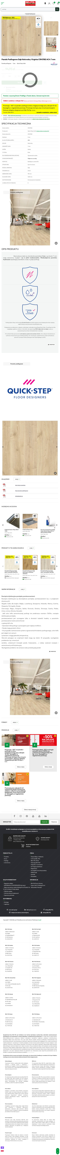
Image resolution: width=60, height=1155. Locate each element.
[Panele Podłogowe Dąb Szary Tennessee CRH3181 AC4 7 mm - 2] (48, 562)
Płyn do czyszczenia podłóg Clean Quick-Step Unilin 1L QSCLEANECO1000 (48, 531)
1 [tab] (27, 479)
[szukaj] (57, 9)
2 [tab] (30, 479)
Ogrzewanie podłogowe (21, 490)
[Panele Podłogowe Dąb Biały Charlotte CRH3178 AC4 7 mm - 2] (12, 562)
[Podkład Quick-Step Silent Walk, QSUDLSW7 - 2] (12, 521)
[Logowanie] (49, 3)
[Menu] (2, 3)
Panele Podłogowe (30, 13)
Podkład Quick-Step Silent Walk (12, 530)
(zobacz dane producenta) (42, 131)
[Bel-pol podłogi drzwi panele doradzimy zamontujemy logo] (30, 3)
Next (39, 35)
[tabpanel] (30, 448)
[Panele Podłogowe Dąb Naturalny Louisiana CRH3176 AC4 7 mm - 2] (30, 562)
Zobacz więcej (20, 767)
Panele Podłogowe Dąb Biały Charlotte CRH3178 (11, 571)
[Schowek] (54, 3)
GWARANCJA (19, 496)
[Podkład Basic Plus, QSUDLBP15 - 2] (30, 521)
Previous (4, 35)
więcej (14, 722)
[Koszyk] (58, 3)
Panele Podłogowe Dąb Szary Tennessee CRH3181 (47, 571)
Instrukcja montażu (20, 485)
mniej (16, 479)
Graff (39, 920)
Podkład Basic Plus (27, 529)
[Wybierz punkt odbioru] (45, 3)
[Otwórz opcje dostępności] (2, 1147)
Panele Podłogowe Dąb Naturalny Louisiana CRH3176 (29, 572)
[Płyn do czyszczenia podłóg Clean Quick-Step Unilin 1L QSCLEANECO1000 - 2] (48, 521)
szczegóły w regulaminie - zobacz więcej (47, 112)
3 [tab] (32, 479)
